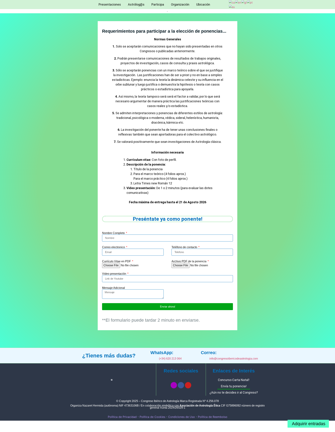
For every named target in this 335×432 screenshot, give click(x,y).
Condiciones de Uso (182, 417)
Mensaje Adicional (113, 288)
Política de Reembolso (212, 417)
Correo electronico (114, 247)
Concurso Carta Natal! (233, 380)
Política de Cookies (152, 417)
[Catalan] (232, 2)
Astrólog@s (136, 4)
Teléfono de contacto (185, 247)
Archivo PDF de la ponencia (189, 261)
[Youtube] (188, 385)
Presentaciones (110, 4)
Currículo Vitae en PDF (117, 261)
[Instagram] (174, 385)
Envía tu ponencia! (234, 386)
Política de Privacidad (122, 417)
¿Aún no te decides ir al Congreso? (234, 392)
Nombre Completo (113, 233)
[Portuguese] (250, 2)
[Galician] (244, 2)
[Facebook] (181, 385)
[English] (238, 2)
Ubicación (203, 4)
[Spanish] (232, 6)
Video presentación (114, 273)
